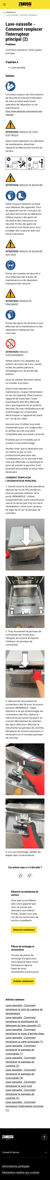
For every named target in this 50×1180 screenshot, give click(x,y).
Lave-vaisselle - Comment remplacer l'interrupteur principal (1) (24, 1106)
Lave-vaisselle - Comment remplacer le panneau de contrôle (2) (21, 1061)
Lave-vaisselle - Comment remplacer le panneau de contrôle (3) (21, 1094)
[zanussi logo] (7, 1137)
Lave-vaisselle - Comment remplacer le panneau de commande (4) (21, 1074)
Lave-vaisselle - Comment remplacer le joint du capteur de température (24, 1009)
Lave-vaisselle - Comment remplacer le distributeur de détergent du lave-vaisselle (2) (23, 1021)
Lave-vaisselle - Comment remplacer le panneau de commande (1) (21, 1049)
